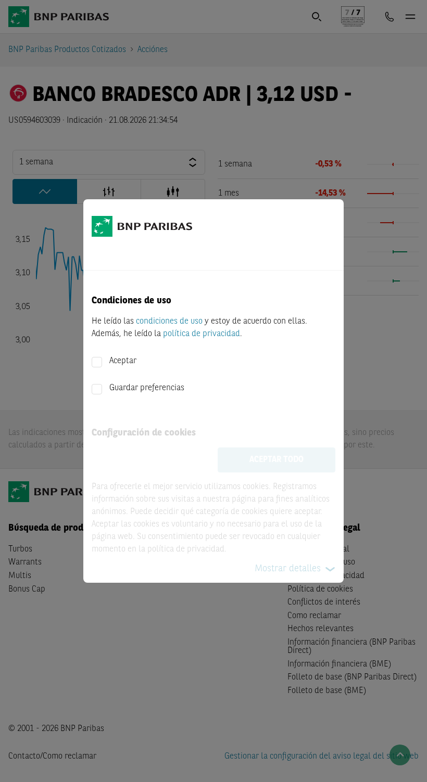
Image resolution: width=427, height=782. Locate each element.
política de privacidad (201, 334)
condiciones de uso (169, 321)
